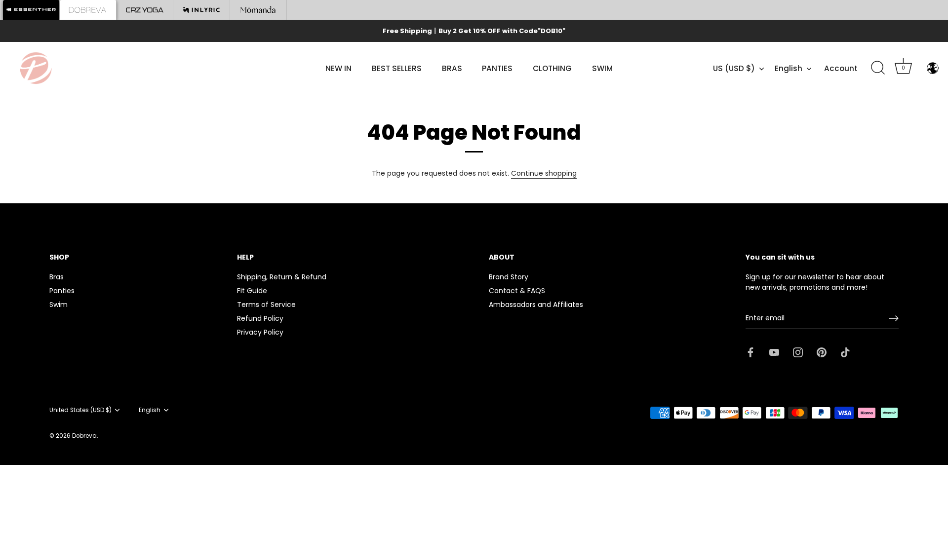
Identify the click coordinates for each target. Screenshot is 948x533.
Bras (56, 277)
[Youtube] (774, 351)
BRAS (452, 68)
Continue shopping (544, 173)
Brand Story (508, 277)
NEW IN (338, 68)
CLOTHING (552, 68)
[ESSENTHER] (31, 10)
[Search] (878, 68)
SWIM (602, 68)
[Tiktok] (845, 351)
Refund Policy (260, 318)
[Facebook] (750, 351)
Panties (62, 291)
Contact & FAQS (517, 291)
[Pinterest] (822, 351)
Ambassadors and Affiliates (536, 304)
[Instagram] (798, 351)
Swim (58, 304)
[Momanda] (258, 10)
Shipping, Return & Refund (281, 277)
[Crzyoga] (145, 10)
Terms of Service (266, 304)
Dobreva (84, 436)
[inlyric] (201, 10)
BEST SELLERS (397, 68)
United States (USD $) (80, 410)
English (788, 68)
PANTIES (497, 68)
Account (841, 68)
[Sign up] (894, 318)
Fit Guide (252, 291)
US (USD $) (734, 68)
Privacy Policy (260, 332)
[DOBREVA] (88, 10)
